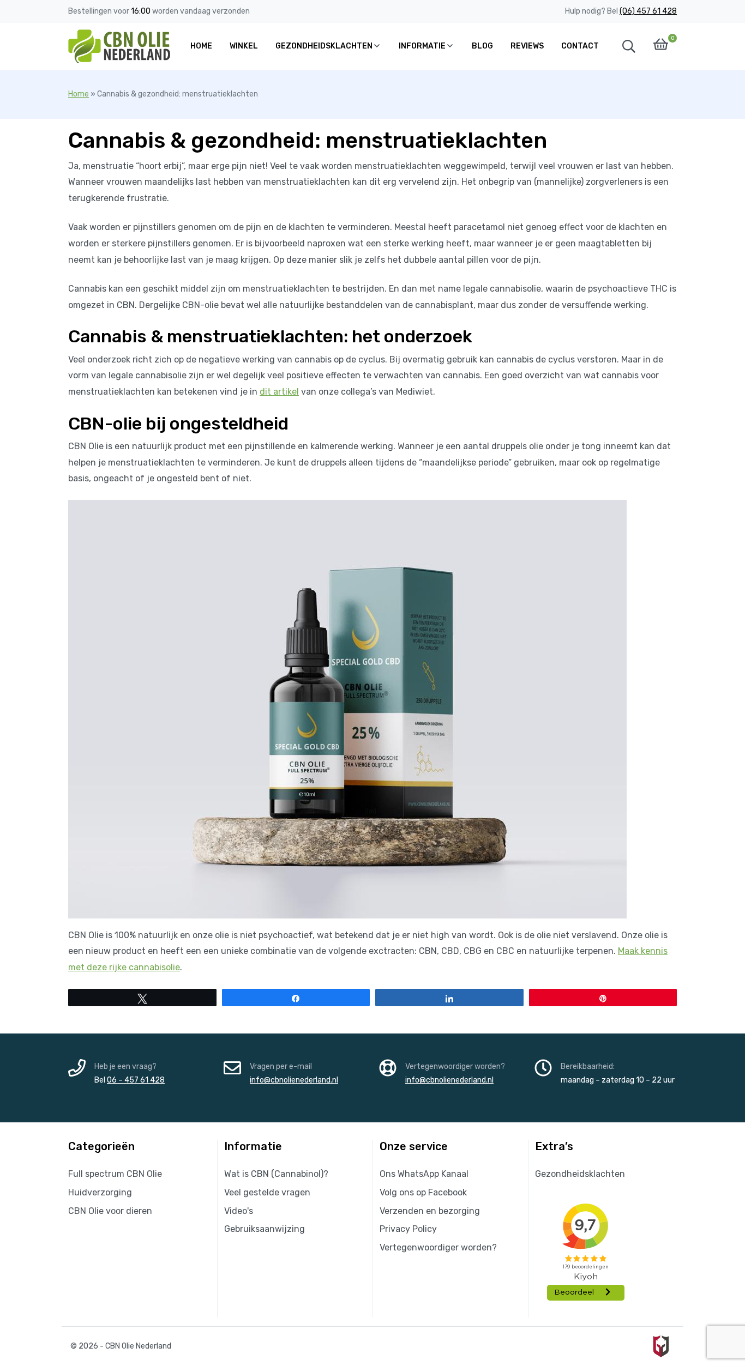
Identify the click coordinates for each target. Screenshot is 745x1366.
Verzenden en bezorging (430, 1211)
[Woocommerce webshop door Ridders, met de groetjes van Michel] (661, 1345)
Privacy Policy (408, 1229)
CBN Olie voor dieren (110, 1211)
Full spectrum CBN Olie (115, 1174)
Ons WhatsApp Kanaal (424, 1174)
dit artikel (279, 391)
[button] (629, 46)
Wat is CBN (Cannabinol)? (276, 1174)
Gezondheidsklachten (580, 1174)
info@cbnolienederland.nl (294, 1080)
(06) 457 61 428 (648, 11)
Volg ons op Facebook (423, 1192)
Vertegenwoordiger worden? (438, 1247)
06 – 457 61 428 (136, 1080)
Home (78, 94)
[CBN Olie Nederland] (120, 46)
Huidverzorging (100, 1192)
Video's (238, 1211)
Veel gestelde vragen (267, 1192)
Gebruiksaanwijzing (264, 1229)
